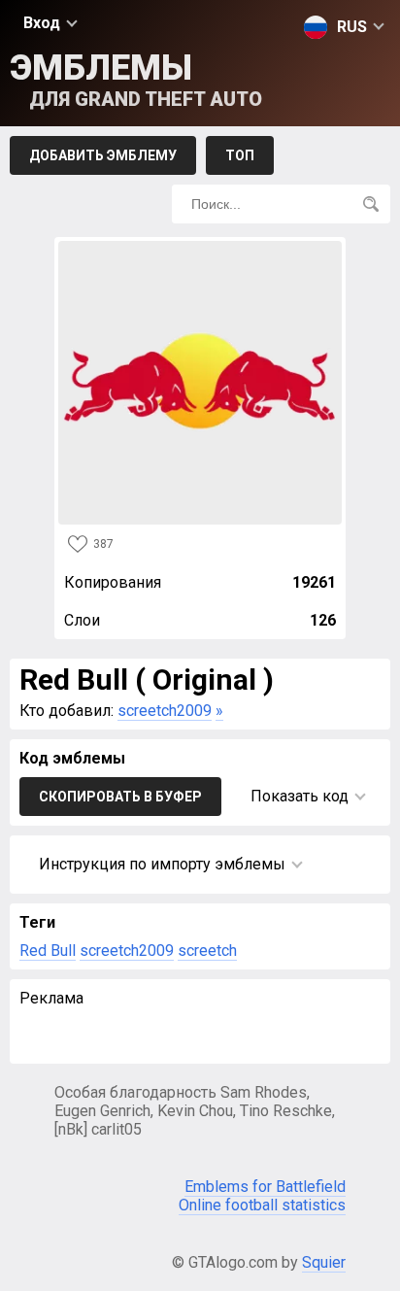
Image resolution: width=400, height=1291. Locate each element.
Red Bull (47, 950)
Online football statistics (262, 1205)
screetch (207, 950)
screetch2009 (164, 710)
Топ (239, 155)
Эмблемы (136, 79)
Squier (324, 1262)
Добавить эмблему (103, 155)
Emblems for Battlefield (265, 1186)
